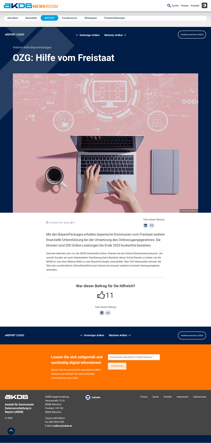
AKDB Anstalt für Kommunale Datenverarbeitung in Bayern (18, 5)
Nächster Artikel (113, 35)
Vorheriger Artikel (89, 35)
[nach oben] (11, 431)
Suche (175, 5)
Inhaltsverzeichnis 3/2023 (192, 34)
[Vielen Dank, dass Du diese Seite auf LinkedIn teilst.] (145, 225)
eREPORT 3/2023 (14, 34)
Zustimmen (117, 365)
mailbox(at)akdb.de (62, 425)
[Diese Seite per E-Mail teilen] (151, 225)
